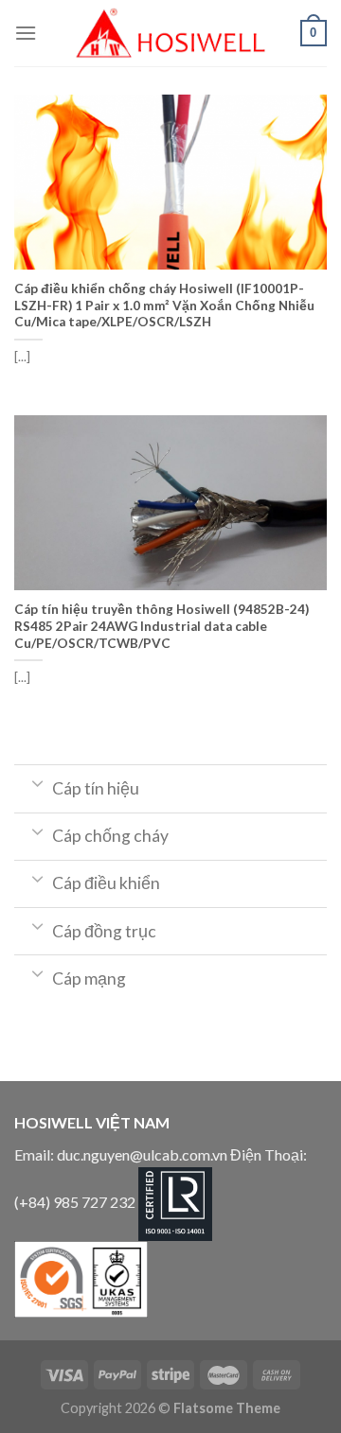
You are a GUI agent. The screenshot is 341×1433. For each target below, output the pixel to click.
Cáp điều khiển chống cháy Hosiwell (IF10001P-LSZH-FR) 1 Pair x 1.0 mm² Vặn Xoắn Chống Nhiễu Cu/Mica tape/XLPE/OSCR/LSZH (164, 305)
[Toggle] (37, 782)
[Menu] (25, 32)
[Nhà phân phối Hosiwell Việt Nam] (170, 33)
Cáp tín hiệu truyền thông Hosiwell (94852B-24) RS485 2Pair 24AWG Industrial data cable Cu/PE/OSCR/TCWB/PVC (161, 626)
